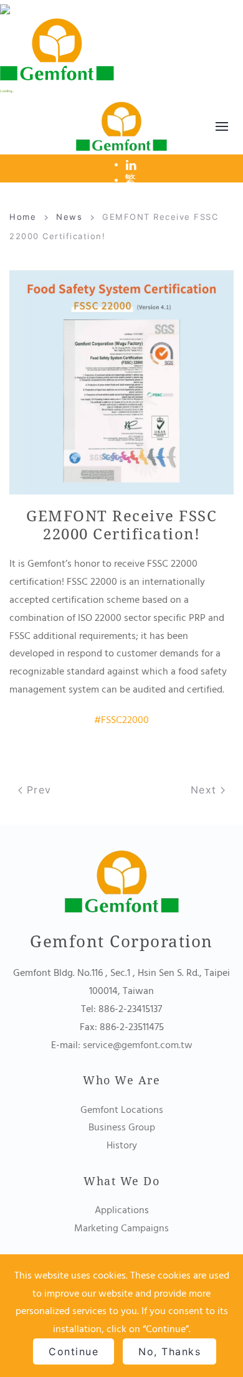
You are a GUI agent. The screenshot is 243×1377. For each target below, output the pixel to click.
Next (206, 789)
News (69, 217)
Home (22, 217)
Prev (37, 789)
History (122, 1145)
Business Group (121, 1127)
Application (120, 1210)
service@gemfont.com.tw (138, 1045)
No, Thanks (169, 1351)
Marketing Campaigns (121, 1228)
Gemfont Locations (121, 1110)
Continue (73, 1351)
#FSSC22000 (121, 720)
